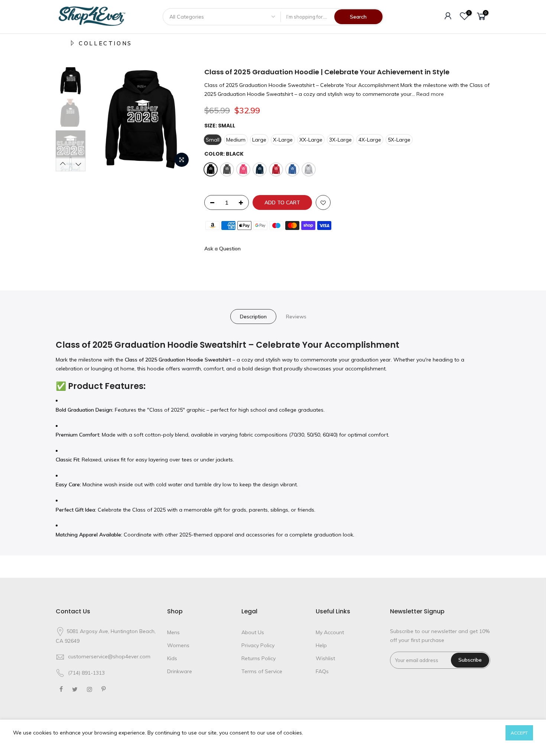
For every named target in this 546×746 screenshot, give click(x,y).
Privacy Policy (257, 645)
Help (321, 645)
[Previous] (102, 119)
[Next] (180, 119)
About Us (252, 632)
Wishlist (325, 658)
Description (253, 316)
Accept (519, 733)
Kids (172, 658)
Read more (429, 94)
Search (358, 16)
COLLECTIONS (105, 43)
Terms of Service (261, 671)
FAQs (322, 671)
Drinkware (179, 671)
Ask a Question (222, 248)
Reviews (296, 316)
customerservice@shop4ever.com (109, 656)
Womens (178, 645)
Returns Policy (258, 658)
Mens (173, 632)
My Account (330, 632)
